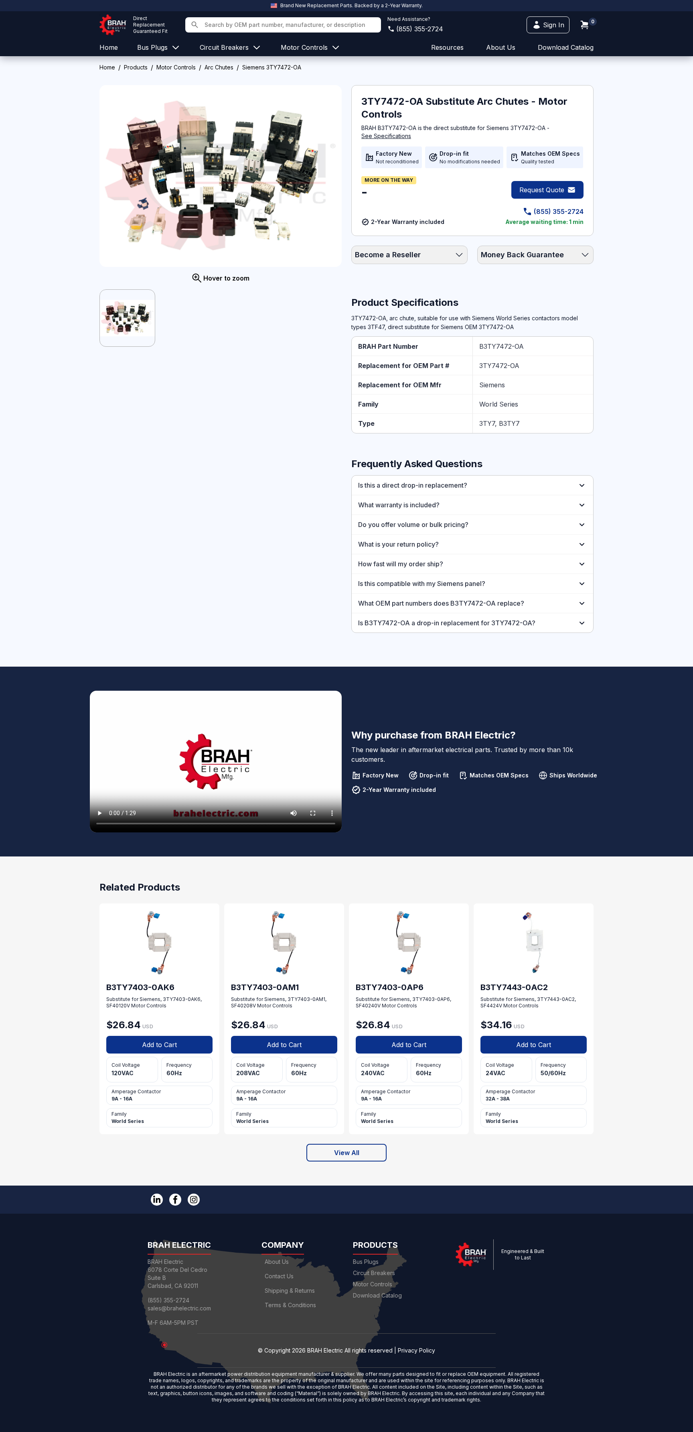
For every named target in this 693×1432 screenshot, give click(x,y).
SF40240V (368, 1006)
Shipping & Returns (290, 1290)
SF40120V (118, 1006)
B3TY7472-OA (501, 346)
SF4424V (491, 1006)
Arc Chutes (219, 67)
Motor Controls (176, 67)
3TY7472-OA (499, 366)
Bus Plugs (366, 1261)
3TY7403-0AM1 (306, 999)
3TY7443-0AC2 (556, 999)
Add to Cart (159, 1045)
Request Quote (541, 190)
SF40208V (243, 1006)
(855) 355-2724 (419, 29)
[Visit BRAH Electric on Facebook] (175, 1200)
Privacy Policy (416, 1350)
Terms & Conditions (290, 1305)
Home (107, 67)
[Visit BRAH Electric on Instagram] (194, 1200)
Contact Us (279, 1276)
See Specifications (386, 135)
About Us (277, 1261)
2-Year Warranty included (407, 221)
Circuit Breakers (374, 1272)
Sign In (553, 25)
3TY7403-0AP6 (431, 999)
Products (136, 67)
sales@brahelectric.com (179, 1308)
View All (346, 1153)
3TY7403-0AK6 (182, 999)
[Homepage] (113, 24)
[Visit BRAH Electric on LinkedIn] (157, 1200)
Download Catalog (566, 47)
